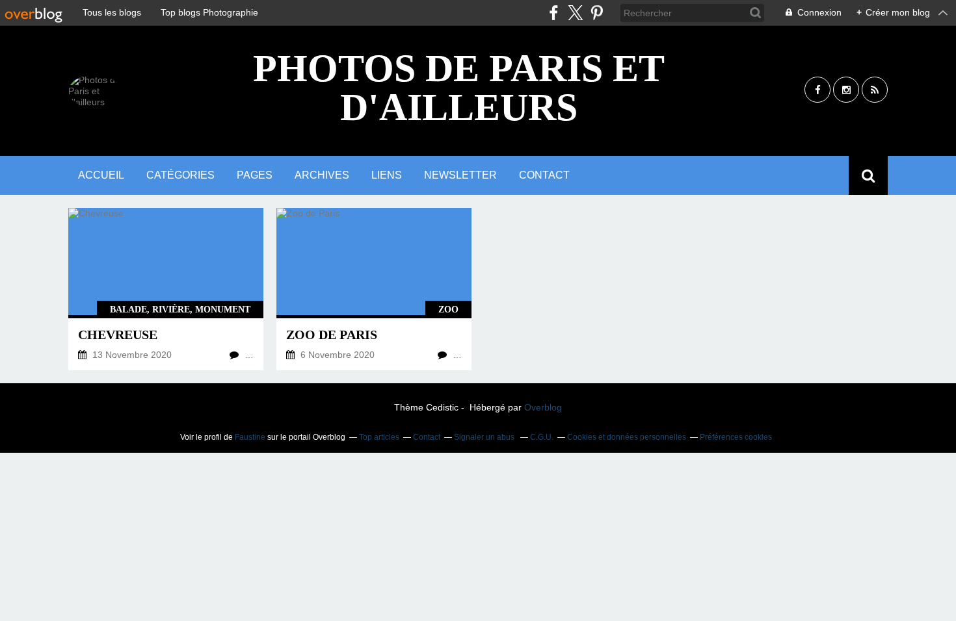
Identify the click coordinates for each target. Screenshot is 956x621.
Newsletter (460, 175)
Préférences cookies (736, 437)
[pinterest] (597, 12)
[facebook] (554, 12)
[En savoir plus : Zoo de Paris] (373, 289)
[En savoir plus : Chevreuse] (165, 289)
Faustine (250, 437)
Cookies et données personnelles (626, 437)
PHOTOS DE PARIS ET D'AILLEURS (459, 88)
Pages (254, 175)
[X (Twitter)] (575, 12)
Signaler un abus (485, 437)
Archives (322, 175)
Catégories (180, 175)
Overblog (543, 407)
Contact (544, 175)
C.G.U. (541, 437)
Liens (386, 175)
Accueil (101, 175)
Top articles (379, 437)
